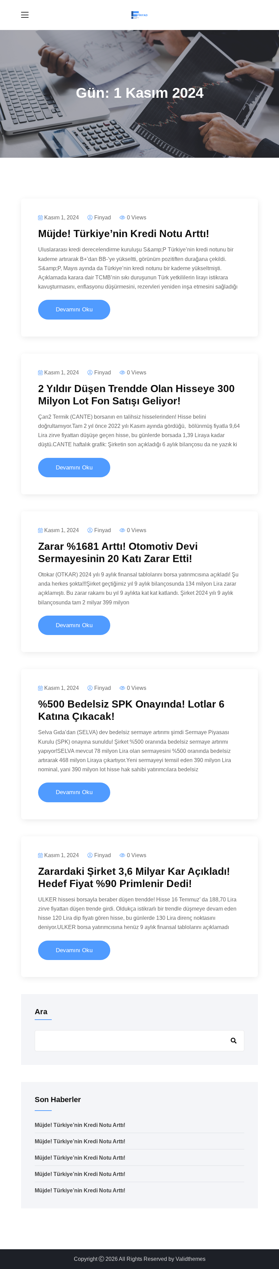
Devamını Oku (74, 309)
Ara (41, 1011)
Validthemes (191, 1259)
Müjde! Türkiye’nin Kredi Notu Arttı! (123, 233)
